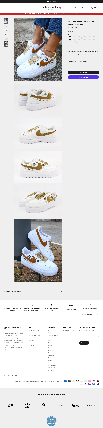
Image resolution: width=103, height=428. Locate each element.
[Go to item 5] (6, 38)
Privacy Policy (32, 340)
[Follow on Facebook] (4, 375)
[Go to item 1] (6, 21)
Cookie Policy (32, 342)
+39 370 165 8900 (90, 311)
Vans (49, 352)
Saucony (50, 342)
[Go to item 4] (6, 34)
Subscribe (84, 342)
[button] (81, 8)
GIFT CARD (51, 370)
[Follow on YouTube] (16, 375)
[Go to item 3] (6, 30)
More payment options (83, 80)
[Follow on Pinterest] (12, 375)
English (5, 382)
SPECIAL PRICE (52, 367)
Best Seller (50, 330)
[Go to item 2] (6, 26)
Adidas (49, 337)
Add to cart (83, 72)
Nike (69, 19)
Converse (50, 345)
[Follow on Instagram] (8, 375)
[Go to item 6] (6, 44)
